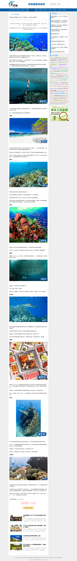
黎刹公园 (64, 102)
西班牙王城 (60, 88)
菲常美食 (27, 9)
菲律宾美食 (52, 84)
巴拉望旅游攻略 (56, 71)
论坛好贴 (22, 9)
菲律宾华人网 (30, 557)
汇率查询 (59, 9)
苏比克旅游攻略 (62, 103)
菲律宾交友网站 (64, 57)
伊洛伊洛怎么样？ (62, 73)
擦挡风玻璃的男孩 (55, 33)
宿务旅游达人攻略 (55, 69)
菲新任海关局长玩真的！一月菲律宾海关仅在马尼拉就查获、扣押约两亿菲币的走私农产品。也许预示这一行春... (59, 22)
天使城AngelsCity (60, 96)
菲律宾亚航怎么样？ (54, 58)
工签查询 (54, 9)
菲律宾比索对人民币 (37, 557)
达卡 (53, 78)
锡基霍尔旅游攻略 (64, 82)
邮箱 (44, 4)
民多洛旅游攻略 (55, 67)
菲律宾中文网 (51, 557)
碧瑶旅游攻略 (57, 103)
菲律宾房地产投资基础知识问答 (58, 41)
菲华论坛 (13, 9)
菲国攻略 (41, 9)
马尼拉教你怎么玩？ (60, 76)
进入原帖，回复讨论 (28, 507)
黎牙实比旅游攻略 (63, 98)
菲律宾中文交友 (58, 57)
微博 (32, 4)
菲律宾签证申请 (59, 60)
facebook (34, 4)
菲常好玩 (32, 9)
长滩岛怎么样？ (55, 102)
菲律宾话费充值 (62, 78)
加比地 (56, 62)
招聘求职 (45, 9)
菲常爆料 (50, 9)
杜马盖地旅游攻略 (57, 84)
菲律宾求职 (52, 57)
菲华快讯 (18, 9)
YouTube (39, 4)
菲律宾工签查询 (45, 557)
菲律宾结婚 (64, 60)
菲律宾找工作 (65, 86)
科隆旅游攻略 (58, 101)
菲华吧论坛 (56, 78)
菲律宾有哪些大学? (55, 97)
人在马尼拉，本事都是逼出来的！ (58, 44)
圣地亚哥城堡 (60, 102)
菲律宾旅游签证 (59, 86)
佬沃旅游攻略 (58, 75)
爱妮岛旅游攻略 (56, 73)
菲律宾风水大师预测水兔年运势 (58, 51)
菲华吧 (56, 557)
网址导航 (64, 9)
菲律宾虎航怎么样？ (63, 97)
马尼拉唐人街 (61, 67)
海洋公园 (53, 86)
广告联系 (16, 557)
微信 (29, 4)
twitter (37, 4)
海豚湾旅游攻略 (53, 76)
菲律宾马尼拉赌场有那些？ (61, 91)
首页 (10, 9)
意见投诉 (20, 557)
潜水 (17, 499)
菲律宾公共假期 (64, 84)
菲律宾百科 (60, 557)
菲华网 (37, 559)
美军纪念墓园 (59, 93)
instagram (41, 4)
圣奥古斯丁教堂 (64, 75)
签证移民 (36, 9)
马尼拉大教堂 (56, 80)
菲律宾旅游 (21, 499)
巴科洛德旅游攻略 (55, 98)
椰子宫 (56, 88)
